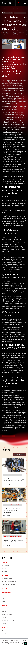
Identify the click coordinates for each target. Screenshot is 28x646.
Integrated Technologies (8, 584)
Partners (4, 611)
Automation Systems (7, 578)
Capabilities (5, 575)
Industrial (4, 568)
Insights (4, 598)
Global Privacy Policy (24, 642)
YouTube (4, 633)
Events (3, 601)
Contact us (17, 427)
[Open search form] (18, 3)
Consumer (4, 571)
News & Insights (6, 592)
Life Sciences (5, 565)
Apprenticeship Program (8, 620)
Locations (4, 623)
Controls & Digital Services (9, 581)
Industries (4, 562)
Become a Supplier (7, 614)
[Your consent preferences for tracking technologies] (25, 643)
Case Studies (5, 588)
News (3, 596)
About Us (4, 605)
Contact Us (5, 627)
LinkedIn (4, 630)
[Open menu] (25, 3)
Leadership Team (6, 609)
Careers (4, 617)
